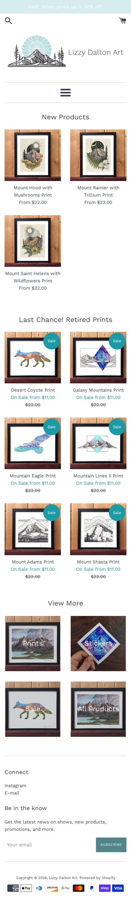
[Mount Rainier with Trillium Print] (98, 155)
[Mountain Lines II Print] (98, 443)
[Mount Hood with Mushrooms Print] (33, 155)
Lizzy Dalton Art (63, 878)
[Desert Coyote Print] (33, 357)
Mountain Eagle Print (33, 476)
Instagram (15, 785)
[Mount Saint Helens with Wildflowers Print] (33, 241)
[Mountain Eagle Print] (33, 443)
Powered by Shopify (97, 878)
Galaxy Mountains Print (98, 390)
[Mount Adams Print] (33, 529)
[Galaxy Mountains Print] (98, 357)
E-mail (12, 793)
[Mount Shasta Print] (98, 529)
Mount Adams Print (33, 562)
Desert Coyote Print (33, 390)
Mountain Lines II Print (98, 476)
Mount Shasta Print (98, 562)
